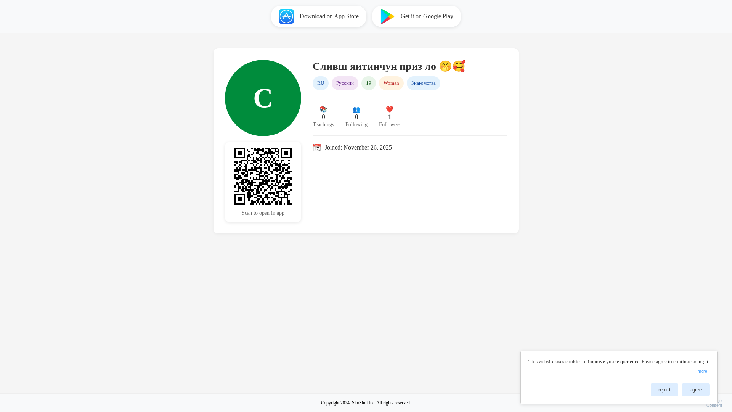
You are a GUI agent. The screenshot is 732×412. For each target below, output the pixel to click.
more (702, 371)
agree (696, 390)
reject (664, 390)
